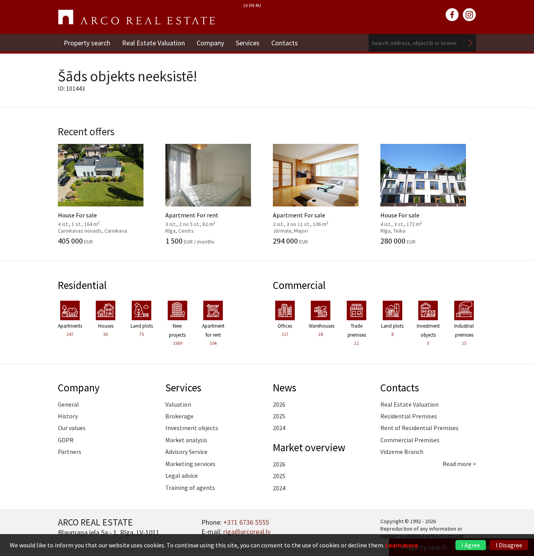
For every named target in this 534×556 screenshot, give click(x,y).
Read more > (459, 464)
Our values (72, 428)
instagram (469, 15)
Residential (82, 285)
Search (470, 43)
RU (258, 5)
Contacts (284, 42)
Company (210, 42)
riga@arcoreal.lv (247, 531)
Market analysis (186, 440)
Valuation (178, 404)
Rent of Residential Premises (419, 428)
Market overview (309, 447)
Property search (87, 42)
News (284, 387)
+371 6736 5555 (246, 522)
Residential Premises (408, 416)
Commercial (299, 285)
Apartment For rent (200, 218)
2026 (279, 404)
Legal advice (181, 475)
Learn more (401, 545)
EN (251, 5)
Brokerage (179, 416)
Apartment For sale (307, 218)
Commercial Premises (409, 440)
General (68, 404)
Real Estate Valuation (153, 42)
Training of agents (190, 487)
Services (248, 42)
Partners (69, 452)
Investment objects (191, 428)
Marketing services (190, 464)
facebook (452, 15)
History (68, 416)
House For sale (92, 218)
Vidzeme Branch (401, 452)
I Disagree (509, 545)
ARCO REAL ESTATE (136, 17)
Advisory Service (186, 452)
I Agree (470, 545)
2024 (279, 428)
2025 (279, 416)
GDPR (65, 440)
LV (246, 5)
